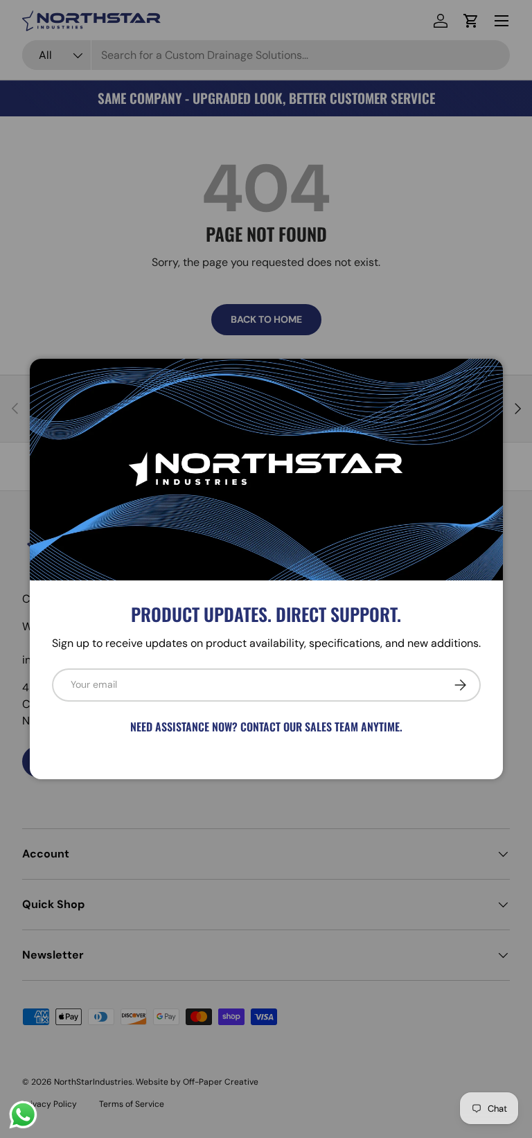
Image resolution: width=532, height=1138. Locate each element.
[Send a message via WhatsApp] (23, 1115)
